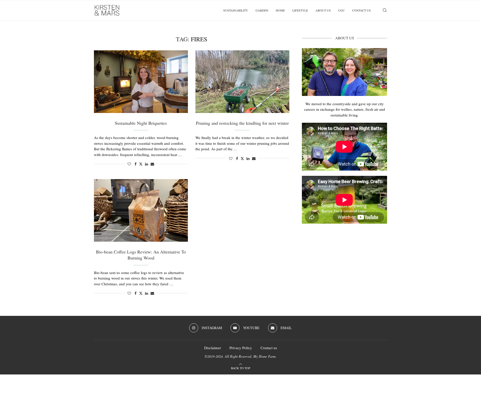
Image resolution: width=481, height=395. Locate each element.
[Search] (384, 10)
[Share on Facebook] (136, 164)
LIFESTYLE (300, 10)
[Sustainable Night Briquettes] (141, 81)
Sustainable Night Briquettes (141, 123)
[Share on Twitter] (141, 164)
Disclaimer (212, 347)
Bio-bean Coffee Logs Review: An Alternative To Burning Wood (141, 255)
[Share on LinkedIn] (146, 164)
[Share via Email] (152, 164)
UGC (341, 10)
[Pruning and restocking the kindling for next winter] (242, 81)
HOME (280, 10)
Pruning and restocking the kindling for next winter (242, 123)
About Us (323, 10)
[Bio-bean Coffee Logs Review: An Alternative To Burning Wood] (141, 210)
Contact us (361, 10)
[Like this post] (129, 164)
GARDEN (262, 10)
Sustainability (235, 10)
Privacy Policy (240, 347)
